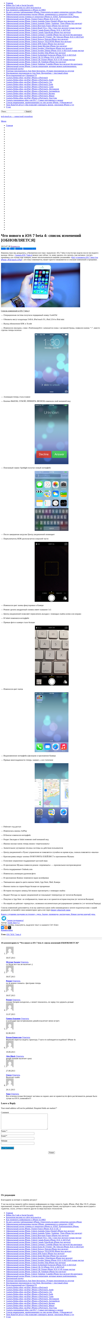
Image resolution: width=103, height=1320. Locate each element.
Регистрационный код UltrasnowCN (21, 75)
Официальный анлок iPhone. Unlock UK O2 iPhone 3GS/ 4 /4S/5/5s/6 (35, 57)
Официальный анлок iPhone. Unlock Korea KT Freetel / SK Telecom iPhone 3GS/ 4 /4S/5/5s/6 (45, 37)
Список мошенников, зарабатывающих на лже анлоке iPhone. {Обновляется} (39, 102)
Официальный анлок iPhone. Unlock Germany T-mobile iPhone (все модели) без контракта (44, 35)
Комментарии (7, 930)
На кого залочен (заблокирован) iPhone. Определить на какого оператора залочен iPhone (44, 12)
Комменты (15, 246)
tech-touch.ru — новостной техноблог (17, 116)
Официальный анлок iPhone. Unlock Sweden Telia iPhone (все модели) (36, 53)
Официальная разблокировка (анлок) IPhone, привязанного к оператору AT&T (39, 14)
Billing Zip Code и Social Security (20, 5)
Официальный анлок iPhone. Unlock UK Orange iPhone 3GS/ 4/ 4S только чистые (40, 59)
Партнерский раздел (14, 69)
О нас (8, 107)
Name (3, 1131)
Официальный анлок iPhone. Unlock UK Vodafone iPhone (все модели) (36, 62)
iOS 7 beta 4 (16, 934)
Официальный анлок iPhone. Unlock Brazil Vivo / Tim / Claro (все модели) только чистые (43, 28)
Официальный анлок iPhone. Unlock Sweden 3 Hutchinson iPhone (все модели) (39, 48)
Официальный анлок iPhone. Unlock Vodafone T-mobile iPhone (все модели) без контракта (44, 64)
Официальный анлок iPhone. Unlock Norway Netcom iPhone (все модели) (37, 39)
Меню (3, 121)
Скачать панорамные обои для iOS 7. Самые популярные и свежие (34, 100)
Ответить (24, 962)
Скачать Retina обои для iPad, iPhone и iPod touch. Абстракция (32, 89)
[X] (9, 927)
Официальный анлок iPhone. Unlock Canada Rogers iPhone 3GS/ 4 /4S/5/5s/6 (38, 30)
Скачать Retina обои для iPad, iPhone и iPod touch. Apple (30, 80)
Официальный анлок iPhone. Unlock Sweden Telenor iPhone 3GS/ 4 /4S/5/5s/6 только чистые (45, 50)
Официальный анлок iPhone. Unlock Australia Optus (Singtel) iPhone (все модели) (40, 21)
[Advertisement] (51, 1171)
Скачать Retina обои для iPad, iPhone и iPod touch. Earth (29, 84)
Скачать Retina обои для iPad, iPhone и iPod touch (27, 78)
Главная (9, 3)
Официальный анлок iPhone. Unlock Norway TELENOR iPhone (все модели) (38, 41)
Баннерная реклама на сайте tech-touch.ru (23, 8)
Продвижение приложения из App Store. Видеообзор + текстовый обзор (37, 73)
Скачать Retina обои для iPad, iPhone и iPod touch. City (29, 82)
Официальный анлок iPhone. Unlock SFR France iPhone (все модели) (35, 44)
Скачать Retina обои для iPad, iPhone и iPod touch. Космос (30, 93)
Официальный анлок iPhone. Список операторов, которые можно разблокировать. (41, 66)
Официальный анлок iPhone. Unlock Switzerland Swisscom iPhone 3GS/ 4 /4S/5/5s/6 (41, 55)
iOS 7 (12, 249)
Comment (5, 1112)
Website (4, 1141)
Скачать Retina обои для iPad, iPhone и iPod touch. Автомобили (33, 91)
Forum (51, 1153)
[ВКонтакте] (2, 927)
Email (3, 1136)
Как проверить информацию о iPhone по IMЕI (26, 10)
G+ (18, 923)
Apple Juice (12, 923)
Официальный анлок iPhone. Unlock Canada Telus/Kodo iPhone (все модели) (38, 32)
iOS (8, 249)
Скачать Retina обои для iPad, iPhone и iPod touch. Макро (30, 96)
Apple (3, 249)
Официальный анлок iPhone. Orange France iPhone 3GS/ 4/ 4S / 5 (33, 19)
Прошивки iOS (29, 249)
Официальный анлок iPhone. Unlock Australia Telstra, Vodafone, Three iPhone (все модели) (44, 23)
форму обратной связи (60, 910)
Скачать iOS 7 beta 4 (24, 255)
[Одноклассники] (6, 927)
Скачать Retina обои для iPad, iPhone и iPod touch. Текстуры (31, 98)
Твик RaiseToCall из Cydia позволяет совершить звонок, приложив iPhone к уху (40, 105)
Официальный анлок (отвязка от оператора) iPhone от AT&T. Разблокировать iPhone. (42, 17)
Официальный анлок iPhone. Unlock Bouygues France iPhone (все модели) (37, 26)
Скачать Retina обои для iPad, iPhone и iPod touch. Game (30, 87)
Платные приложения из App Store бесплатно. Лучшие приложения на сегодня (40, 71)
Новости (19, 249)
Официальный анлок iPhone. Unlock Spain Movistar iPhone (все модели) (36, 46)
